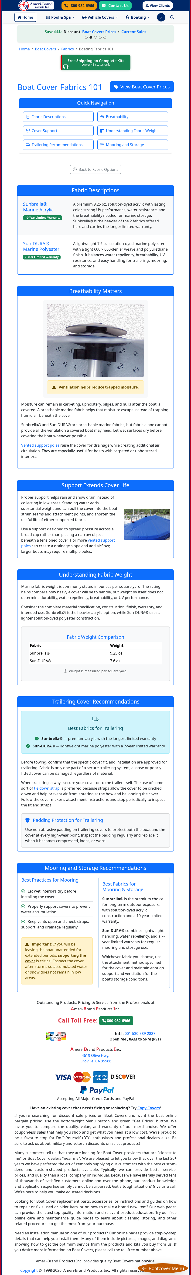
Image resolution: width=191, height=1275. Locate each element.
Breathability (117, 116)
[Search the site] (172, 17)
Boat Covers (45, 49)
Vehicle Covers (101, 17)
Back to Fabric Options (98, 169)
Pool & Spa (61, 17)
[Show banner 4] (100, 37)
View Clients (160, 5)
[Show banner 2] (90, 37)
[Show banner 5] (104, 37)
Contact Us (118, 5)
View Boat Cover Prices (145, 87)
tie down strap (47, 788)
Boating (138, 17)
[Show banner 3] (95, 37)
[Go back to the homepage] (36, 5)
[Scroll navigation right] (161, 17)
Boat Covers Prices (99, 31)
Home (27, 17)
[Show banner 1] (86, 37)
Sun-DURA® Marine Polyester (41, 246)
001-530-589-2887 (140, 1033)
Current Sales (133, 31)
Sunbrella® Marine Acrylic (38, 207)
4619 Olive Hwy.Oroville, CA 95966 (95, 1058)
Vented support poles (40, 445)
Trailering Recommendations (57, 144)
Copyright (29, 1270)
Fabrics (67, 49)
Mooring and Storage (125, 144)
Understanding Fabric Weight (132, 130)
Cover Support (44, 130)
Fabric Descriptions (49, 116)
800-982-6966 (82, 5)
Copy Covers (148, 1107)
